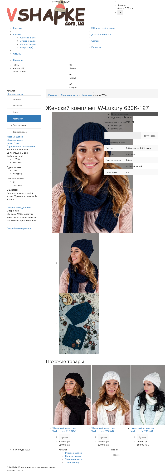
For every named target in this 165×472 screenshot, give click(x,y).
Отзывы (17, 53)
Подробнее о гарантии (19, 228)
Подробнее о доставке (19, 207)
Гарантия (96, 47)
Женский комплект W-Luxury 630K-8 (143, 429)
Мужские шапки (15, 139)
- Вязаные (15, 105)
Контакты (18, 60)
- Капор (14, 112)
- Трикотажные (18, 131)
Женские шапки (15, 93)
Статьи (95, 40)
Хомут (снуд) (13, 143)
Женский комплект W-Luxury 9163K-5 (65, 429)
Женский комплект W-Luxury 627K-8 (103, 429)
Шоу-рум (18, 27)
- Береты (15, 98)
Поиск (114, 449)
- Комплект (16, 118)
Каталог (17, 34)
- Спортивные (17, 125)
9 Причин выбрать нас (103, 27)
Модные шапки (15, 136)
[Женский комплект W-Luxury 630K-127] (92, 172)
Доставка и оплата (101, 34)
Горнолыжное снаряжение (21, 146)
